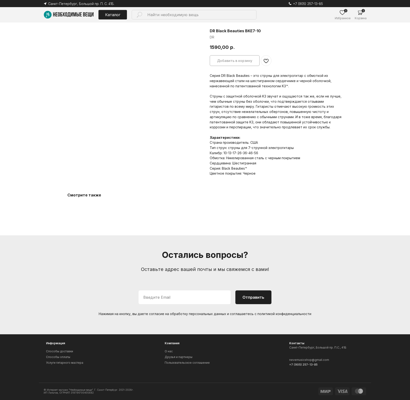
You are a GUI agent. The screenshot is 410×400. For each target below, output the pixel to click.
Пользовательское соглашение (187, 362)
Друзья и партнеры (178, 357)
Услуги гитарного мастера (64, 362)
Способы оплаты (58, 357)
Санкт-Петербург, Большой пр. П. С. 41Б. (81, 4)
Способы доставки (59, 351)
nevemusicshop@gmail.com (309, 360)
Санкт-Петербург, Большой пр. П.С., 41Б (317, 347)
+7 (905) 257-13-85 (308, 4)
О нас (169, 351)
